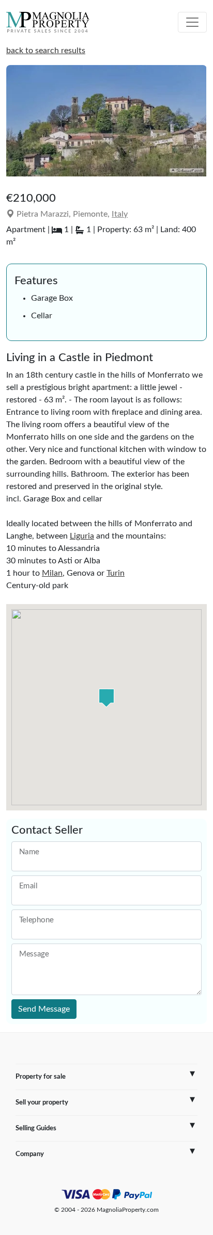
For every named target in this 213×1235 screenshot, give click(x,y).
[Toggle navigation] (192, 22)
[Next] (194, 125)
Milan (52, 573)
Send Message (44, 1009)
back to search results (45, 50)
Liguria (82, 536)
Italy (120, 214)
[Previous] (19, 125)
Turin (115, 573)
